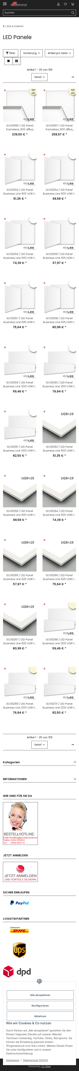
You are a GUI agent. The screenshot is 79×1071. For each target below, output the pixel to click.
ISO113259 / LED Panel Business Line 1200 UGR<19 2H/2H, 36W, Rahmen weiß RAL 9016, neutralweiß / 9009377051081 (19, 384)
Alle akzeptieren (40, 995)
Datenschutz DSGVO (35, 1060)
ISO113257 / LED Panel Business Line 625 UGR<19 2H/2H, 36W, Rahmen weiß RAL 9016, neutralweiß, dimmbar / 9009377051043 (19, 320)
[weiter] (72, 77)
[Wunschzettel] (65, 4)
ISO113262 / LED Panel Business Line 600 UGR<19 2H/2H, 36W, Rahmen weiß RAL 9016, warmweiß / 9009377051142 (59, 449)
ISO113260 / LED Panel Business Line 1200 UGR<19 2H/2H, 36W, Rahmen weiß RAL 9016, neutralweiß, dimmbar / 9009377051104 (59, 384)
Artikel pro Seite (58, 53)
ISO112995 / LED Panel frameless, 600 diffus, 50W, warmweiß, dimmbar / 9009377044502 (19, 127)
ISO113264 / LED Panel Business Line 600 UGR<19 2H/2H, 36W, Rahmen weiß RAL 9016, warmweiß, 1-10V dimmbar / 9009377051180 (59, 513)
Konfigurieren (40, 1005)
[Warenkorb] (72, 4)
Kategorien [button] (11, 762)
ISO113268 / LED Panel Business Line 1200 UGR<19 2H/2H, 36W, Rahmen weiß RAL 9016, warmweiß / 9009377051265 (59, 641)
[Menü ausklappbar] (5, 2)
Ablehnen (40, 1016)
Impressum (12, 1060)
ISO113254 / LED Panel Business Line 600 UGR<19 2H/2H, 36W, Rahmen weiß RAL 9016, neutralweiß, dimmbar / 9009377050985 (59, 192)
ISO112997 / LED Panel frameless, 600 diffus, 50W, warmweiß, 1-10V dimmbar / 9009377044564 (59, 127)
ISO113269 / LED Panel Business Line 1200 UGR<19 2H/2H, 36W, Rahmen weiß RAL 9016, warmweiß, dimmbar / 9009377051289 (19, 706)
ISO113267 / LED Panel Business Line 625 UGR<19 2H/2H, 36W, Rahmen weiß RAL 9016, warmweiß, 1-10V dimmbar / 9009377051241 (20, 641)
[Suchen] (73, 13)
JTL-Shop (46, 1066)
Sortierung (30, 53)
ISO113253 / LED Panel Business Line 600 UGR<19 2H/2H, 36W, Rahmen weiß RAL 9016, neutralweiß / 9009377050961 (19, 192)
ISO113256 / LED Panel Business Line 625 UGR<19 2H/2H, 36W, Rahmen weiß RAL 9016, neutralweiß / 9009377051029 (59, 256)
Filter (11, 53)
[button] (58, 4)
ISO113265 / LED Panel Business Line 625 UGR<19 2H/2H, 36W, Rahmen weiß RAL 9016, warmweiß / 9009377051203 (19, 577)
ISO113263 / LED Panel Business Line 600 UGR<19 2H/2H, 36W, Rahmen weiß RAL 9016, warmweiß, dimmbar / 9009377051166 (19, 513)
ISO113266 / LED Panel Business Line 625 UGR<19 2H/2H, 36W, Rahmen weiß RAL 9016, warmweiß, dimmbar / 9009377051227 (59, 577)
